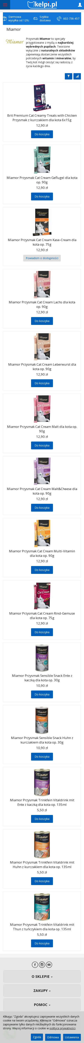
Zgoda (37, 1037)
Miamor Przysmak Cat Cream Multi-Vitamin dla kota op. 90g (42, 553)
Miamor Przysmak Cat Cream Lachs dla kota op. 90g (42, 304)
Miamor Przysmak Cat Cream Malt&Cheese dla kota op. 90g (42, 491)
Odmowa (53, 1037)
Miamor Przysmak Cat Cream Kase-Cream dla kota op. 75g (42, 242)
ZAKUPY (41, 990)
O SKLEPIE (41, 976)
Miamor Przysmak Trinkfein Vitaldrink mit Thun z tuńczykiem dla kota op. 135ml (42, 926)
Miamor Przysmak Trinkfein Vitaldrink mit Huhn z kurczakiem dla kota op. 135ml (42, 864)
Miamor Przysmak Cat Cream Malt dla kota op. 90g (42, 428)
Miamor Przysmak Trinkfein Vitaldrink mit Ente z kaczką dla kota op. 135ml (42, 802)
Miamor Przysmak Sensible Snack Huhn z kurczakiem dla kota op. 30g (42, 740)
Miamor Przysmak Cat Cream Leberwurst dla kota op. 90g (42, 366)
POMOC (41, 1004)
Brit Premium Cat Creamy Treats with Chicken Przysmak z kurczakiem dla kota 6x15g (42, 117)
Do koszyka (42, 134)
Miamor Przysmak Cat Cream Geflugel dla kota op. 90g (42, 179)
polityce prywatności (62, 1028)
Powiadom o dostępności (42, 258)
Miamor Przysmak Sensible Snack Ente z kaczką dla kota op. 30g (42, 677)
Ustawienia (72, 1037)
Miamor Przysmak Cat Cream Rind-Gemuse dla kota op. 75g (42, 615)
